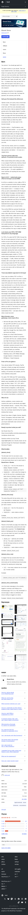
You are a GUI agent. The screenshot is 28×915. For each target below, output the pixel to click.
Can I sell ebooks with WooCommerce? (11, 735)
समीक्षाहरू (5, 46)
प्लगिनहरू (17, 862)
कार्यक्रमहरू (17, 871)
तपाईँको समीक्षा (4, 834)
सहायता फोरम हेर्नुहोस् (5, 848)
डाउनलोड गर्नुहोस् (5, 36)
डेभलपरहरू (3, 874)
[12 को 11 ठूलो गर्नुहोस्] (24, 656)
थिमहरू (16, 859)
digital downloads (18, 802)
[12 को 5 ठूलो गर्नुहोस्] (11, 639)
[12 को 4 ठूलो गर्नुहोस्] (11, 628)
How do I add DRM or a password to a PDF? (7, 714)
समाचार (3, 859)
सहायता (4, 57)
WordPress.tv (5, 876)
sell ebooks (15, 805)
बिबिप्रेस (3, 886)
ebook (24, 802)
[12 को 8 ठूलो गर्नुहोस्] (24, 617)
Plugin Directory (5, 6)
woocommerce (22, 805)
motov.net (4, 32)
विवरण (4, 42)
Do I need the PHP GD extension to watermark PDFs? (9, 730)
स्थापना (4, 49)
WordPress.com (6, 881)
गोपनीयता (3, 864)
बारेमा (2, 857)
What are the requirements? (8, 756)
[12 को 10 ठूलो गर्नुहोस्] (24, 629)
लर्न (2, 869)
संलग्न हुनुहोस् (18, 869)
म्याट (3, 884)
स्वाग (16, 876)
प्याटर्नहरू (17, 864)
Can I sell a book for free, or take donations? (7, 745)
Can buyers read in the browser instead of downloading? (9, 740)
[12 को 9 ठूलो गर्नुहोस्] (24, 623)
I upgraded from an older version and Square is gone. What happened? (11, 751)
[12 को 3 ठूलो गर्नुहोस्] (11, 621)
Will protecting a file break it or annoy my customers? (8, 725)
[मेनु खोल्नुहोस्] (25, 2)
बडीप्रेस (3, 889)
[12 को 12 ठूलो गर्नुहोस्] (24, 664)
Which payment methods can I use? (10, 703)
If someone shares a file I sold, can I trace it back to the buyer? (10, 719)
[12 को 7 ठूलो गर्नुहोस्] (24, 606)
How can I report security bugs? (9, 761)
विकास (4, 53)
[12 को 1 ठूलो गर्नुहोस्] (11, 606)
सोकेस (16, 857)
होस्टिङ (3, 862)
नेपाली (6, 895)
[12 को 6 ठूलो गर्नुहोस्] (11, 656)
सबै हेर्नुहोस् (24, 834)
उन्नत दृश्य (3, 809)
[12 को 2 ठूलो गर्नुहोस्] (11, 615)
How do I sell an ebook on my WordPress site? (7, 693)
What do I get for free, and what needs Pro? (7, 698)
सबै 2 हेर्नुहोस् (24, 799)
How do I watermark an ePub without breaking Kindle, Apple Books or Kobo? (11, 708)
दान (16, 874)
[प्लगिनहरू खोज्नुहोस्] (16, 16)
